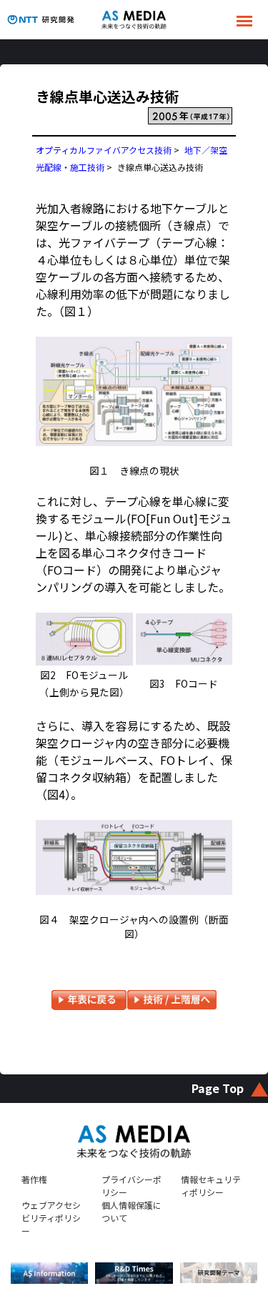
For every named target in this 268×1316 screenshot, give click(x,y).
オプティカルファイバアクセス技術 (104, 150)
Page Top (218, 1088)
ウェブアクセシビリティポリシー (51, 1218)
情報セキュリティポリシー (211, 1185)
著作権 (34, 1179)
